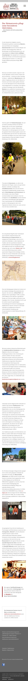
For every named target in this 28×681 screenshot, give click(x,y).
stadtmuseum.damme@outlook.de (12, 614)
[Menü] (24, 4)
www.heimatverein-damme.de (9, 637)
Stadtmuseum (10, 648)
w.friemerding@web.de (14, 257)
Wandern (4, 650)
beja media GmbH (17, 675)
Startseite (4, 648)
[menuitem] (4, 679)
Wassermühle (10, 650)
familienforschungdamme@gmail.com (11, 379)
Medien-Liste (19, 248)
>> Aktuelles (7, 594)
